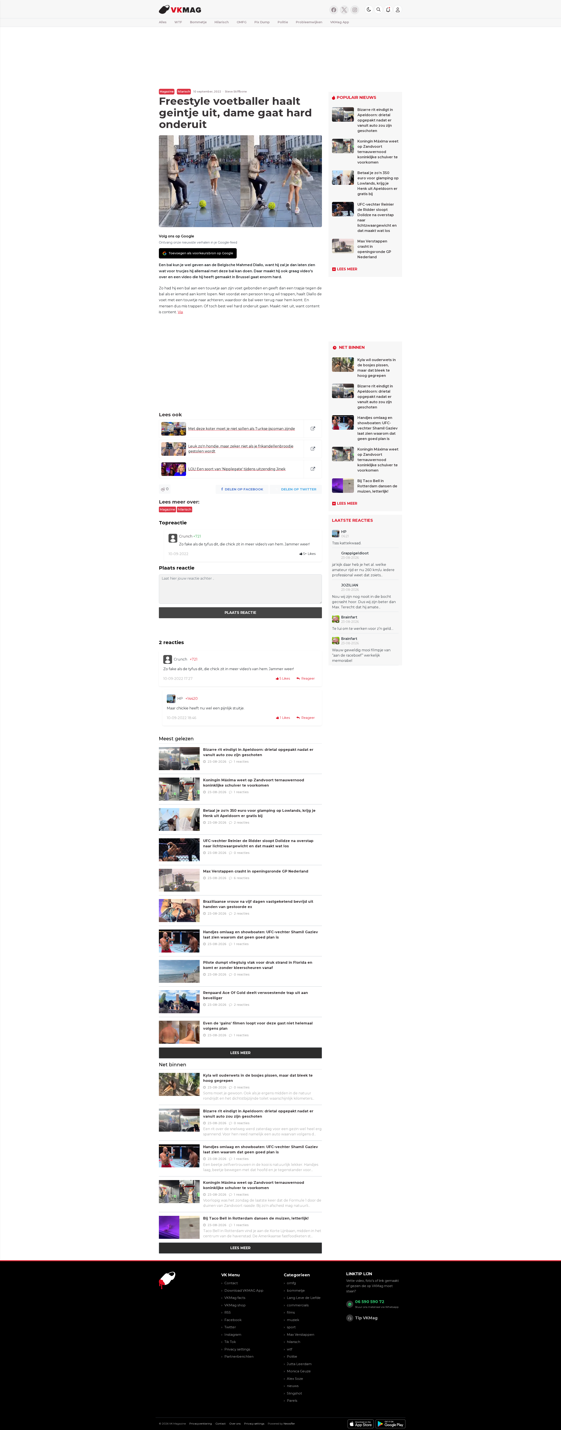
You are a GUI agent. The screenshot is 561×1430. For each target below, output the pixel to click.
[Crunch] (173, 538)
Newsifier (289, 1423)
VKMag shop (235, 1305)
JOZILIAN (349, 585)
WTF (178, 22)
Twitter (230, 1327)
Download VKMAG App (243, 1290)
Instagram (232, 1334)
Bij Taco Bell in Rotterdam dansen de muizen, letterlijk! (256, 1218)
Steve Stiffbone (236, 91)
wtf (289, 1349)
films (291, 1312)
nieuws (292, 1386)
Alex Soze (295, 1379)
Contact (231, 1283)
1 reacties (241, 762)
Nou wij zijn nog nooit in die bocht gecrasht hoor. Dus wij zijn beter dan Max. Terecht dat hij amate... (364, 602)
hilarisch (184, 91)
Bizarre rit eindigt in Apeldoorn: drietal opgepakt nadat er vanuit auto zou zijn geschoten (375, 120)
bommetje (296, 1290)
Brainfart (349, 617)
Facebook (232, 1320)
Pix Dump (262, 22)
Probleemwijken (309, 22)
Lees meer (240, 1053)
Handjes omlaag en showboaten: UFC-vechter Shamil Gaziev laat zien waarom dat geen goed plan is (377, 428)
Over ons (235, 1423)
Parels (292, 1400)
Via (180, 312)
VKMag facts (234, 1298)
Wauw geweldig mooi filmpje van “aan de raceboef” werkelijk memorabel (361, 655)
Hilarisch (222, 22)
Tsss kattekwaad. (346, 543)
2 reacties (241, 823)
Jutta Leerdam (299, 1364)
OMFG (242, 22)
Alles (163, 22)
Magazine (167, 91)
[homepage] (214, 9)
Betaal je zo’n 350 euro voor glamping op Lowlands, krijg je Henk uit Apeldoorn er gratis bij (378, 183)
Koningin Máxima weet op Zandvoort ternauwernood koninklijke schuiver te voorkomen (377, 151)
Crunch (186, 536)
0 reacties (242, 853)
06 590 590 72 (369, 1301)
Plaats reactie (240, 613)
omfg (291, 1283)
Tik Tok (230, 1342)
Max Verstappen (300, 1334)
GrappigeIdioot (355, 553)
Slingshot (294, 1393)
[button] (378, 9)
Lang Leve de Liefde (304, 1298)
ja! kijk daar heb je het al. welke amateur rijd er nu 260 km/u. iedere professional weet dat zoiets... (363, 570)
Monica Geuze (299, 1371)
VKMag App (339, 22)
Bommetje (198, 22)
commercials (298, 1305)
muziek (293, 1320)
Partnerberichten (239, 1356)
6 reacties (241, 878)
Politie (283, 22)
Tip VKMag (366, 1318)
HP (180, 698)
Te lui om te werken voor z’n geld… (362, 629)
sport (291, 1327)
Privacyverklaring (200, 1423)
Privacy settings (237, 1349)
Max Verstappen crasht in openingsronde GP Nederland (255, 871)
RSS (227, 1312)
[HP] (171, 698)
